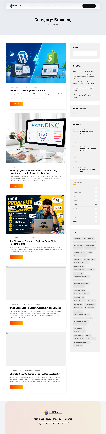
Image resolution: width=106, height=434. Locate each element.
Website (75, 221)
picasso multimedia (78, 318)
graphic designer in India (79, 290)
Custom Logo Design (78, 266)
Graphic (75, 204)
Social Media (76, 213)
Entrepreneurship (78, 273)
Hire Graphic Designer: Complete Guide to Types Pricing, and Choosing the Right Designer (83, 88)
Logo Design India (78, 304)
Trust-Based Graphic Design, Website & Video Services (35, 307)
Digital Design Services (79, 269)
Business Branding (90, 245)
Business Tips (89, 252)
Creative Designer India (89, 259)
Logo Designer (91, 300)
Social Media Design (78, 335)
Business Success (78, 252)
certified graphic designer (80, 255)
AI (73, 188)
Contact (69, 6)
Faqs (55, 419)
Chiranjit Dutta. (52, 424)
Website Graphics (78, 345)
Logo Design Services (90, 304)
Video (74, 217)
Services (40, 6)
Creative (75, 200)
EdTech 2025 (91, 269)
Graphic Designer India (79, 286)
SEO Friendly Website (78, 328)
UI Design (88, 335)
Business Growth (78, 248)
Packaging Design (78, 311)
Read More (16, 103)
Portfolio (48, 6)
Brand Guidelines (77, 192)
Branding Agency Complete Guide (88, 149)
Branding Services (78, 245)
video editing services (79, 338)
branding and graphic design (88, 242)
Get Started (88, 6)
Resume (55, 6)
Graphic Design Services (79, 300)
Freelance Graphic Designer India (81, 283)
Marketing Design (78, 307)
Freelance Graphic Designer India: (88, 170)
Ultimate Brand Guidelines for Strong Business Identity (35, 374)
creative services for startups (81, 262)
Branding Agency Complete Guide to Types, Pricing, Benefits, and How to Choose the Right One (34, 171)
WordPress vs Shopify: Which (86, 132)
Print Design (88, 318)
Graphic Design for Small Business (81, 293)
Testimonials (39, 419)
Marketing (75, 208)
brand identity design (88, 238)
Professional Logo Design (79, 324)
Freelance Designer (78, 280)
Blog (60, 419)
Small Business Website (79, 331)
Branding (75, 196)
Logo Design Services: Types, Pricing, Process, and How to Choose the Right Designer (83, 95)
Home (49, 24)
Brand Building (77, 238)
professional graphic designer (80, 321)
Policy (48, 419)
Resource (68, 419)
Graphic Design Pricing (79, 297)
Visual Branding (91, 338)
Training (62, 6)
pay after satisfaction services (81, 314)
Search (75, 47)
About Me (33, 6)
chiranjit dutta (77, 259)
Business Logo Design (90, 248)
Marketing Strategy (89, 307)
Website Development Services (81, 342)
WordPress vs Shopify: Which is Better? (28, 90)
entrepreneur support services (81, 276)
